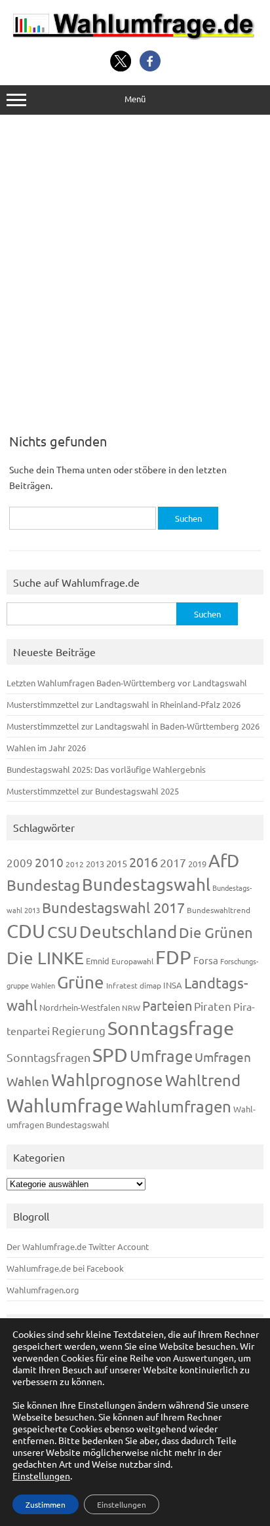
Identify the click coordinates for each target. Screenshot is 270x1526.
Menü (135, 98)
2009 (20, 862)
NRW (131, 1007)
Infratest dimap (133, 985)
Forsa (205, 960)
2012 (75, 864)
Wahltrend (203, 1079)
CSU (62, 932)
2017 (173, 862)
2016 (143, 861)
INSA (172, 984)
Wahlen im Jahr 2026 (46, 747)
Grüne (80, 982)
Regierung (79, 1030)
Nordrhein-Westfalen (79, 1007)
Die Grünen (216, 932)
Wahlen (28, 1081)
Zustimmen (46, 1504)
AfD (223, 860)
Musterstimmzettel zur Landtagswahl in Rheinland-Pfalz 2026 (124, 704)
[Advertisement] (135, 269)
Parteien (167, 1005)
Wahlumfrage (65, 1105)
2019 (197, 863)
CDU (26, 931)
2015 (116, 863)
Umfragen (223, 1057)
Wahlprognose (107, 1080)
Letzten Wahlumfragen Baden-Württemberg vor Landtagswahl (127, 682)
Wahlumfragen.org (43, 1289)
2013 (95, 863)
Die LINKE (45, 958)
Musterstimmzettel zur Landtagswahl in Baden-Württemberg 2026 (133, 726)
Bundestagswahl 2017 (113, 907)
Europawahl (132, 961)
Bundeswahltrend (218, 910)
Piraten (212, 1006)
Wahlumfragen (178, 1106)
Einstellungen (41, 1475)
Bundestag (43, 884)
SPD (110, 1055)
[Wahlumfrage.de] (135, 36)
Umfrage (161, 1055)
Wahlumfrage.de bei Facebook (65, 1268)
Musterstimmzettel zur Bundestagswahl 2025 (93, 790)
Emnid (97, 960)
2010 (49, 862)
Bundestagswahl (146, 884)
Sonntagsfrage (170, 1028)
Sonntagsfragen (48, 1057)
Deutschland (128, 932)
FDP (173, 957)
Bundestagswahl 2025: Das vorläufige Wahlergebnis (106, 769)
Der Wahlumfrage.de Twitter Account (78, 1246)
